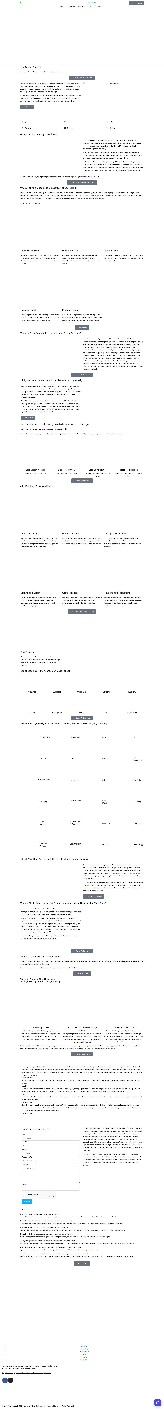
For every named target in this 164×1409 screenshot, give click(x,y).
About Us (71, 7)
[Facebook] (5, 1380)
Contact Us (100, 7)
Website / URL (27, 1157)
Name (24, 1134)
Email (24, 1142)
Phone (24, 1149)
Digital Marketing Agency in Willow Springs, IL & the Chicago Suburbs (26, 1373)
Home (62, 7)
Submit (27, 1201)
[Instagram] (10, 1380)
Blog (90, 7)
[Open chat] (157, 1402)
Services (81, 7)
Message (25, 1164)
